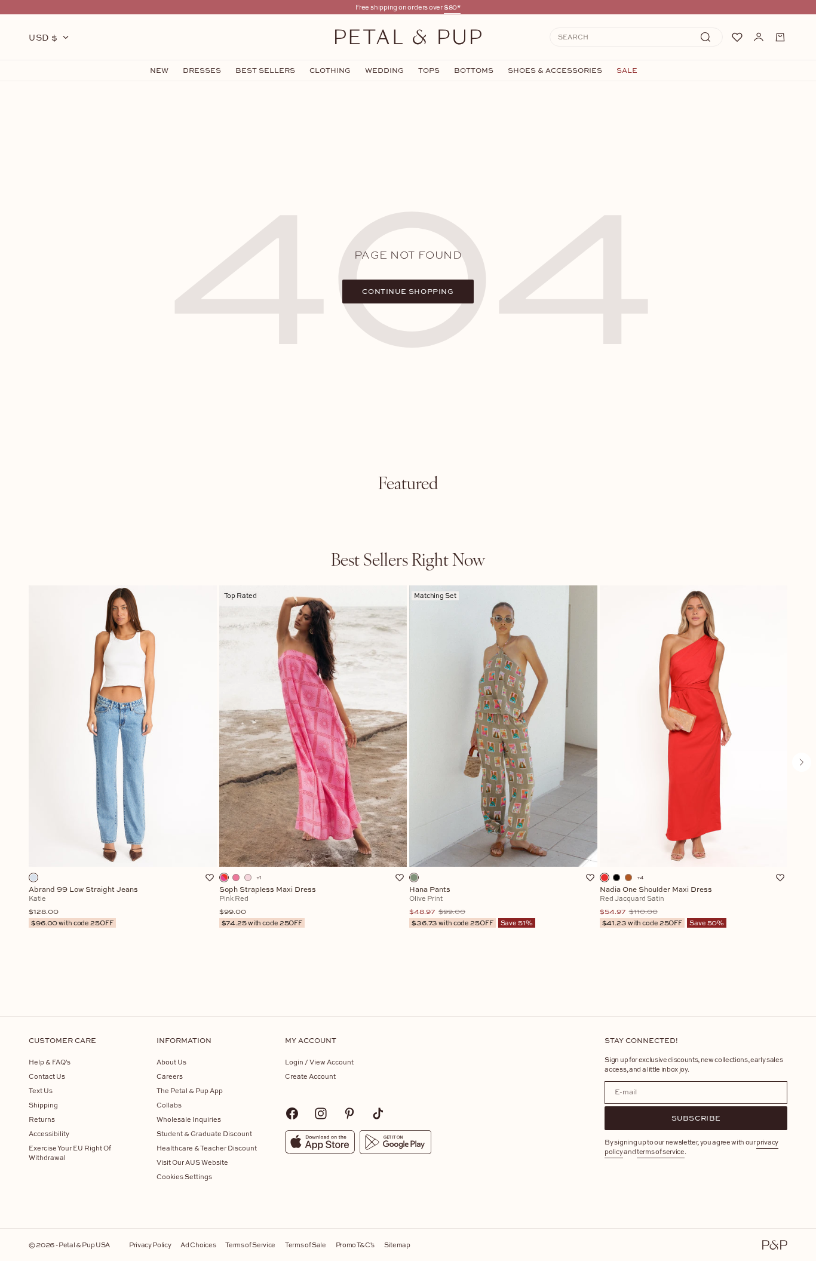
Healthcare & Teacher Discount (207, 1147)
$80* (452, 6)
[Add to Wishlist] (209, 877)
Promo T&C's (355, 1244)
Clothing (330, 70)
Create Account (310, 1076)
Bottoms (473, 70)
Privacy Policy (150, 1244)
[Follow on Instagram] (321, 1113)
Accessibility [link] (49, 1133)
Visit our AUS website (192, 1162)
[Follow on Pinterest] (349, 1113)
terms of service (661, 1151)
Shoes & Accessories (555, 70)
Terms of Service (250, 1244)
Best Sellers (265, 70)
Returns (42, 1119)
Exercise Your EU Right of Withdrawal (70, 1152)
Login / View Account (319, 1061)
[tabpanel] (408, 781)
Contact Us (47, 1076)
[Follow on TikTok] (378, 1113)
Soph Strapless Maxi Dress (267, 906)
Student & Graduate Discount (204, 1133)
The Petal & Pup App (190, 1090)
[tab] (408, 483)
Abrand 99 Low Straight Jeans (83, 906)
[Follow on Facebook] (292, 1113)
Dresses (202, 70)
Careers (170, 1076)
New (159, 70)
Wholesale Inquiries (189, 1119)
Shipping (43, 1104)
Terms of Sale (305, 1244)
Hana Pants (471, 906)
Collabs (169, 1104)
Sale (626, 70)
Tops (429, 70)
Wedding (384, 70)
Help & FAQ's (49, 1061)
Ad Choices (198, 1244)
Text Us (41, 1090)
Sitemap (397, 1244)
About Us (171, 1061)
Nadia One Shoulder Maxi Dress (662, 906)
